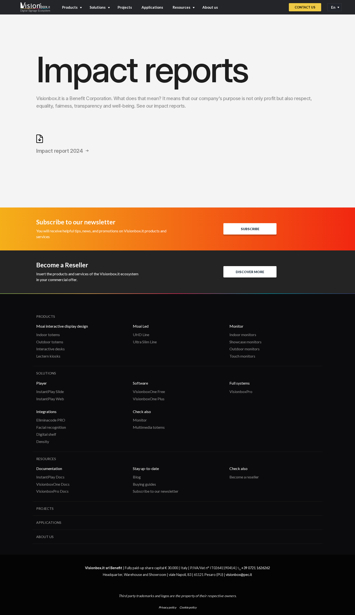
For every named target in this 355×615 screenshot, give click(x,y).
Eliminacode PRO (50, 420)
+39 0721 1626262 (255, 568)
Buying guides (144, 484)
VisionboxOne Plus (148, 398)
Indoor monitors (242, 334)
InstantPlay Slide (50, 391)
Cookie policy (188, 607)
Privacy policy (167, 607)
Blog (137, 477)
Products (70, 7)
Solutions (98, 7)
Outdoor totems (49, 341)
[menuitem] (334, 7)
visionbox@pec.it (239, 575)
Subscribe (250, 229)
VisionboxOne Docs (53, 484)
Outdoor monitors (244, 348)
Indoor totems (48, 334)
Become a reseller (244, 477)
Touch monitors (242, 356)
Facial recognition (51, 427)
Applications (152, 7)
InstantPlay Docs (50, 477)
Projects (125, 7)
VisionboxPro (240, 391)
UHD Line (141, 334)
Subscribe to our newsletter (155, 491)
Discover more (250, 272)
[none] (334, 7)
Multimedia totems (149, 427)
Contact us (305, 7)
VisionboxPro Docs (52, 491)
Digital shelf (46, 434)
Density (42, 441)
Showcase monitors (245, 341)
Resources (181, 7)
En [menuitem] (333, 7)
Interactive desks (50, 348)
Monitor (140, 420)
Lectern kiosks (48, 356)
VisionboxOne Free (149, 391)
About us (210, 7)
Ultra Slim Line (145, 341)
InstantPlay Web (50, 398)
